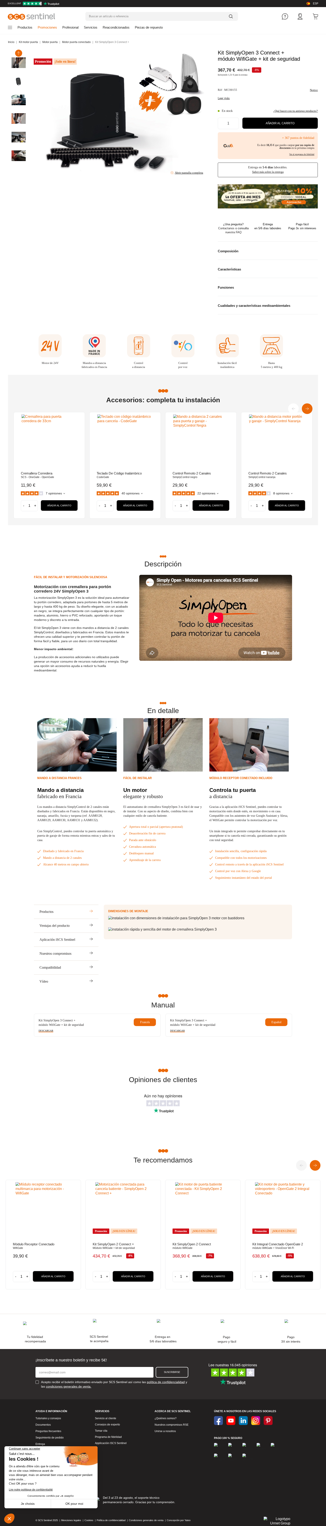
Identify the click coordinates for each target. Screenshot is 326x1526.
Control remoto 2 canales (192, 473)
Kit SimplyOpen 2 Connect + (113, 1244)
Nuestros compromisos (55, 953)
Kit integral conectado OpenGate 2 (277, 1244)
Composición (228, 251)
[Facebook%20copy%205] (230, 1420)
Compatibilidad (50, 967)
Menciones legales (71, 1520)
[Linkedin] (243, 1420)
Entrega (40, 1444)
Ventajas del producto (54, 925)
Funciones (226, 287)
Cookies (88, 1520)
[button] (280, 123)
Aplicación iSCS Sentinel (57, 939)
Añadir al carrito (59, 505)
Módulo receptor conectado (33, 1244)
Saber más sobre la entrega (268, 172)
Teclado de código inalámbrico (119, 473)
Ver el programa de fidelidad (301, 154)
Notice (314, 90)
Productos (46, 912)
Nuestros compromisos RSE (172, 1424)
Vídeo (43, 981)
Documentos (43, 1424)
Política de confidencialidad (111, 1520)
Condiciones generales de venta (146, 1520)
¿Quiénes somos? (166, 1418)
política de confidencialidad (166, 1382)
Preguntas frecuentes (48, 1431)
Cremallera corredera (36, 473)
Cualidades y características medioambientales (254, 305)
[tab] (268, 251)
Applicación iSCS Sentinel (111, 1443)
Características (229, 269)
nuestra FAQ (233, 232)
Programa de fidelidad (108, 1437)
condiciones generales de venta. (68, 1386)
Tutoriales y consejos (48, 1418)
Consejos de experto (107, 1424)
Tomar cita (101, 1430)
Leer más (224, 98)
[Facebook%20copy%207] (255, 1420)
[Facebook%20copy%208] (268, 1420)
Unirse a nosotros (165, 1431)
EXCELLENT (14, 3)
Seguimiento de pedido (49, 1437)
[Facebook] (218, 1420)
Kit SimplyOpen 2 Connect (192, 1244)
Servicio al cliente (105, 1418)
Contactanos (226, 228)
